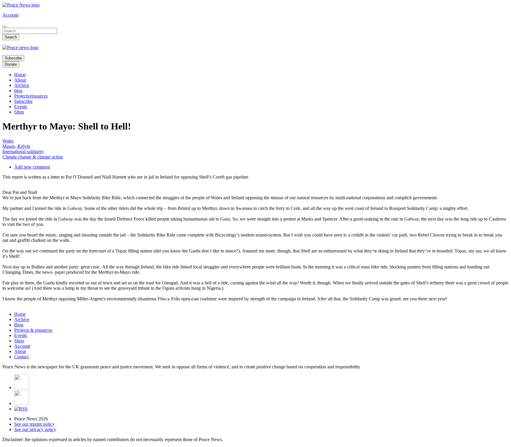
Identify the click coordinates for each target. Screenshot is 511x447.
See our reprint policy (34, 424)
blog (18, 90)
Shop (19, 111)
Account (10, 14)
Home (20, 74)
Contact (21, 356)
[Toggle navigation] (4, 26)
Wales (8, 140)
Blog (18, 324)
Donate (11, 64)
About (20, 79)
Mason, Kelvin (16, 146)
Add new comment (32, 166)
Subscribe (13, 58)
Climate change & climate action (32, 156)
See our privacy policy (35, 429)
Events (20, 106)
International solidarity (23, 151)
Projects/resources (31, 95)
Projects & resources (33, 330)
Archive (21, 85)
